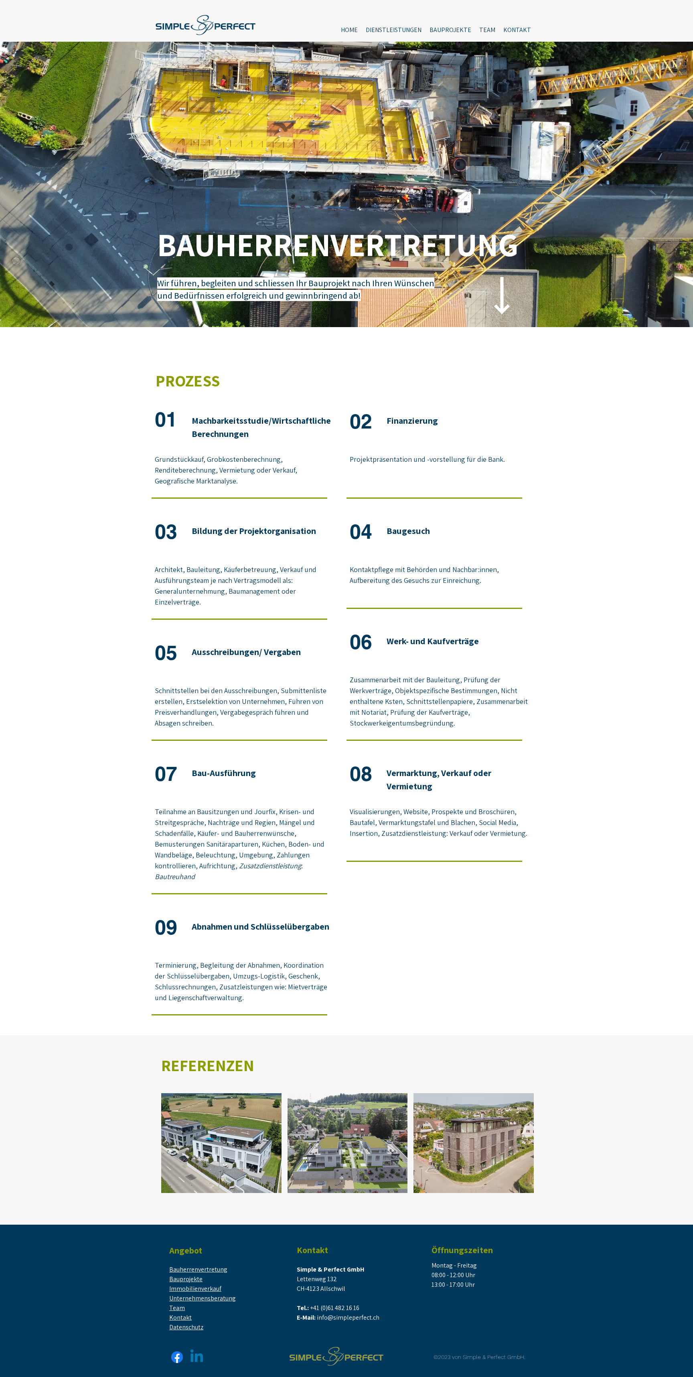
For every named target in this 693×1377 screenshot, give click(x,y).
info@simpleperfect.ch (348, 1317)
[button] (394, 30)
